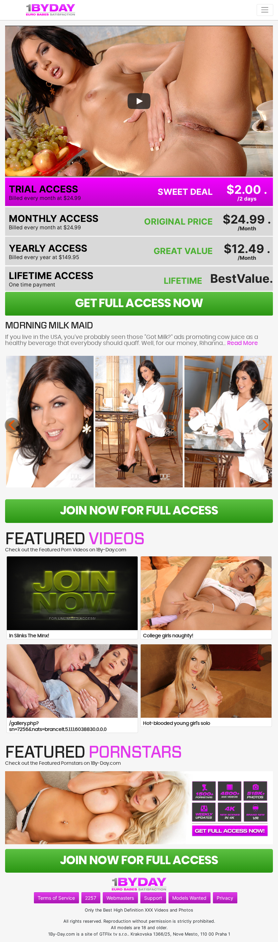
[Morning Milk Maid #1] (50, 421)
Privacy (225, 898)
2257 (90, 898)
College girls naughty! (168, 636)
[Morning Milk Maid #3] (228, 421)
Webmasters (120, 898)
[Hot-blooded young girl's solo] (206, 681)
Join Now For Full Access (139, 511)
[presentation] (12, 425)
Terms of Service (56, 898)
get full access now (139, 303)
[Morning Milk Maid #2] (139, 421)
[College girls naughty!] (206, 593)
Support (153, 898)
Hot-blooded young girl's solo (176, 723)
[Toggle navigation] (265, 10)
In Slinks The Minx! (29, 636)
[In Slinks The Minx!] (72, 593)
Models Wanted (189, 898)
